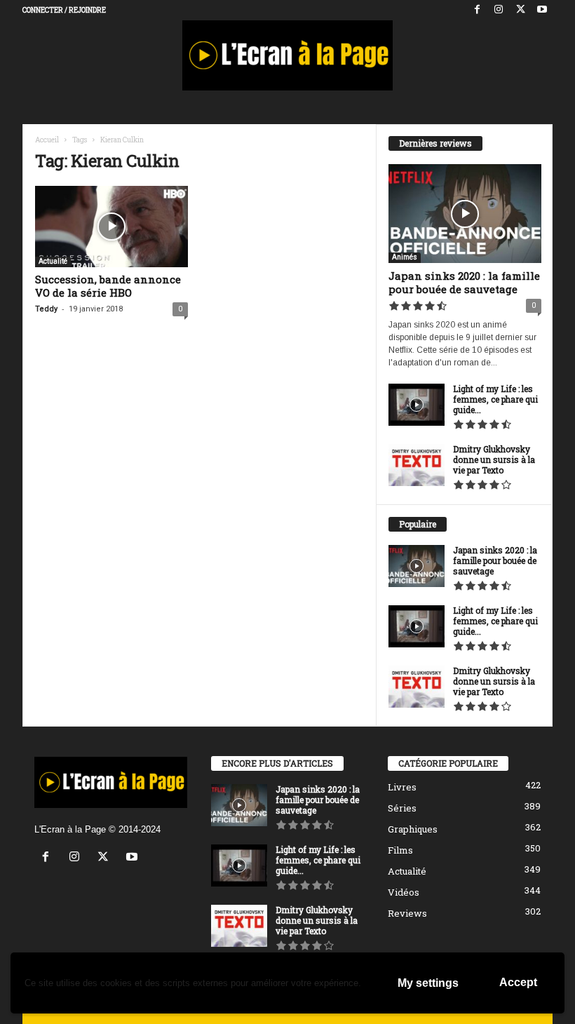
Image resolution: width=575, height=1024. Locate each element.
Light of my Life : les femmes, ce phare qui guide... (495, 399)
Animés (404, 257)
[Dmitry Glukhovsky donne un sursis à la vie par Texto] (416, 465)
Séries (402, 808)
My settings (428, 983)
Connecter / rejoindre (64, 10)
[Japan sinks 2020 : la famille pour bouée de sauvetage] (464, 213)
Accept (518, 982)
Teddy (46, 309)
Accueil (47, 139)
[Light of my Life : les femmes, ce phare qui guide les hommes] (416, 405)
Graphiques (413, 829)
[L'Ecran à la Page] (287, 55)
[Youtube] (542, 10)
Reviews (407, 913)
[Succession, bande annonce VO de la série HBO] (111, 226)
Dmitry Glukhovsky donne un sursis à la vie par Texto (494, 459)
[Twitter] (520, 10)
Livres (402, 787)
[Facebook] (476, 10)
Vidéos (403, 892)
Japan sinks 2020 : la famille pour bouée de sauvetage (464, 282)
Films (400, 850)
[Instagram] (498, 10)
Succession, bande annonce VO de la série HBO (108, 285)
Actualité (53, 261)
